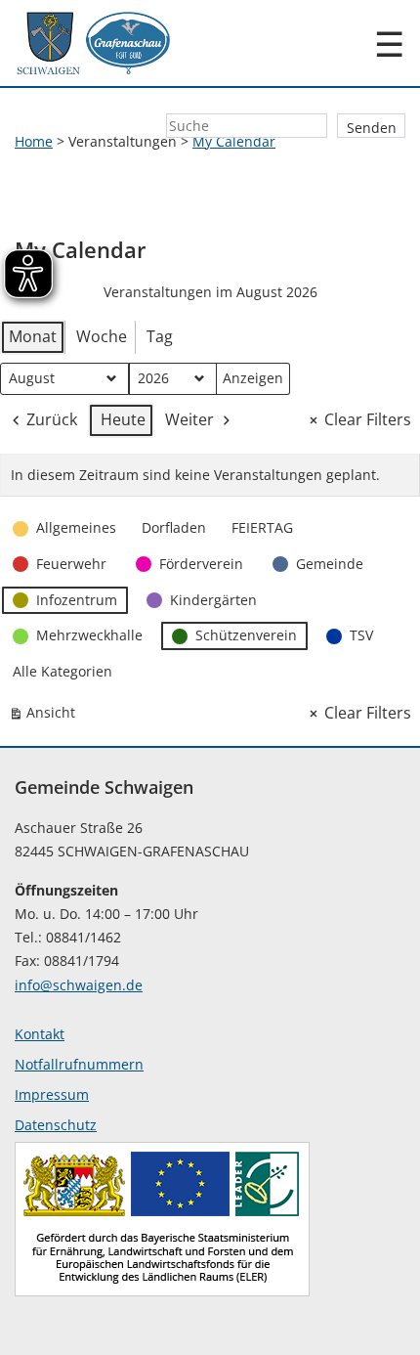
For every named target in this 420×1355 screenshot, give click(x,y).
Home (34, 141)
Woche (101, 336)
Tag (160, 336)
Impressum (52, 1094)
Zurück (51, 419)
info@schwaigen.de (79, 985)
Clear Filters (367, 419)
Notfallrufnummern (79, 1064)
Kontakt (39, 1034)
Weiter (189, 419)
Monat (33, 336)
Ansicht (46, 716)
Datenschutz (56, 1124)
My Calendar (233, 141)
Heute (123, 419)
